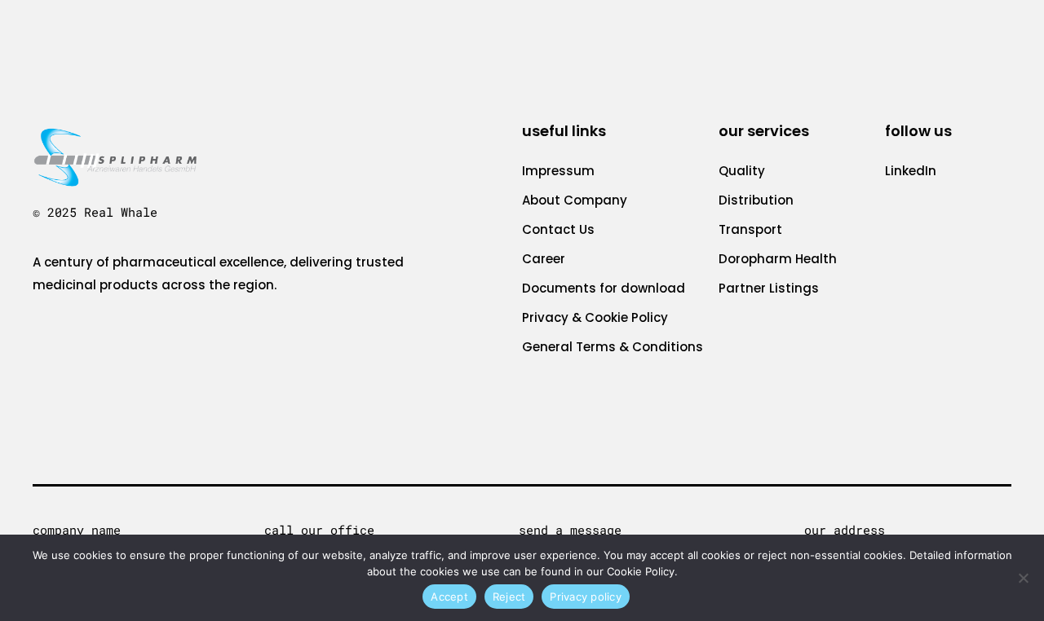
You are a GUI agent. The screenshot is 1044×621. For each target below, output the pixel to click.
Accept (449, 596)
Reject (509, 596)
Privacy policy (586, 596)
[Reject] (1023, 578)
